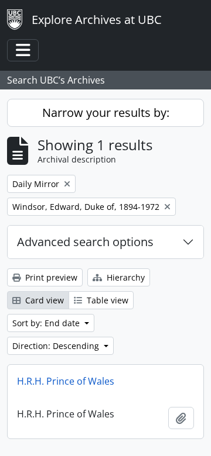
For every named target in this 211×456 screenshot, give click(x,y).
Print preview (50, 277)
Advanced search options (85, 242)
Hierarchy (124, 277)
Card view (43, 300)
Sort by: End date (47, 323)
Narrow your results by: (105, 112)
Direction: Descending (56, 345)
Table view (106, 300)
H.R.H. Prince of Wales (65, 381)
